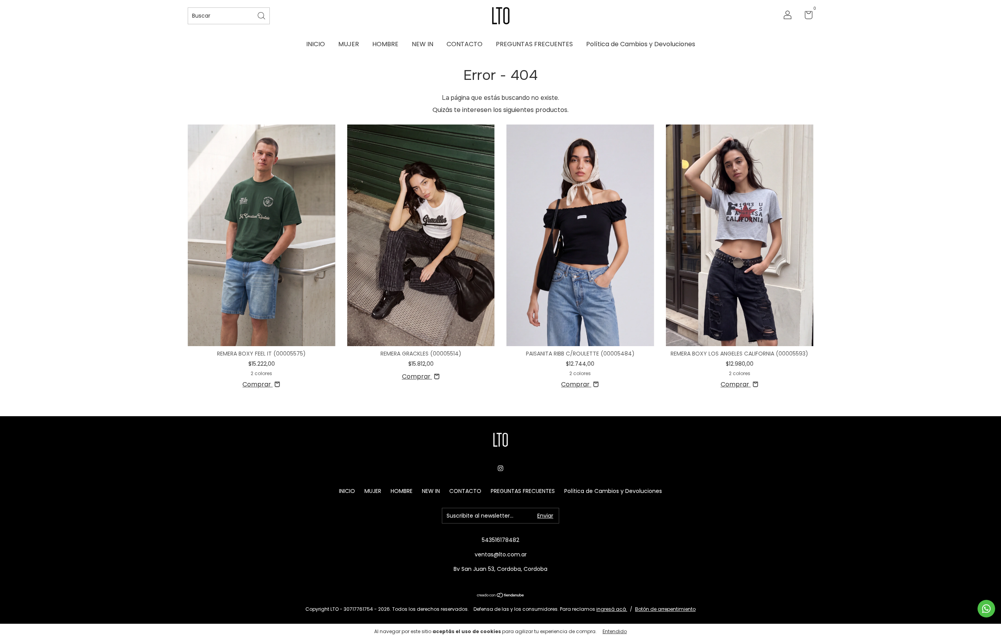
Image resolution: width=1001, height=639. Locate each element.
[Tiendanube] (500, 595)
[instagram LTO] (500, 468)
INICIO (315, 44)
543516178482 (500, 540)
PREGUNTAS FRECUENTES (534, 44)
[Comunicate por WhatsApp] (986, 608)
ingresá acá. (611, 609)
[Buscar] (262, 15)
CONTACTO (465, 44)
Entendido (615, 631)
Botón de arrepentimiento (665, 609)
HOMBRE (385, 44)
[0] (805, 16)
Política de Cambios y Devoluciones (640, 44)
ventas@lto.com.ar (501, 554)
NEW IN (422, 44)
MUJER (348, 44)
